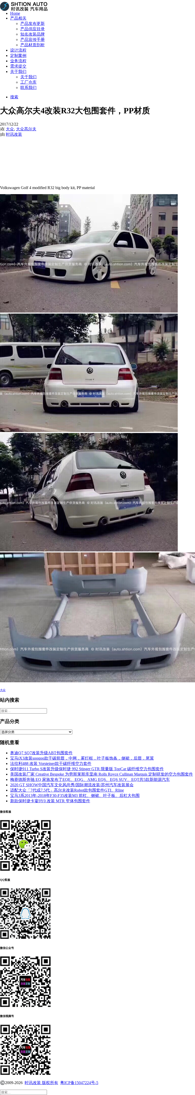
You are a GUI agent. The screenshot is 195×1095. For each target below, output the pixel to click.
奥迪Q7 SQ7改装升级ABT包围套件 (41, 753)
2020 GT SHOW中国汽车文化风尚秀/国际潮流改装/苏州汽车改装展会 (72, 785)
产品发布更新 (32, 23)
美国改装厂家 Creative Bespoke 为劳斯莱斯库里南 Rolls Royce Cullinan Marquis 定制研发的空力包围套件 (101, 774)
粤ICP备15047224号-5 (79, 1083)
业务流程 (18, 61)
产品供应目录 (32, 29)
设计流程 (18, 50)
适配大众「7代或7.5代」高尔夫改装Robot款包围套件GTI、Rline (67, 790)
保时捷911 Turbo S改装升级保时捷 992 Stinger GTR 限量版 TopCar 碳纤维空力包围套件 (87, 769)
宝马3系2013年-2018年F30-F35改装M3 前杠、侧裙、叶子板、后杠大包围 (75, 795)
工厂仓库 (28, 82)
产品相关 (18, 18)
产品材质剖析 (32, 45)
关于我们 (18, 71)
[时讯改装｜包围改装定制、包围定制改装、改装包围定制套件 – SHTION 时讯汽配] (97, 3)
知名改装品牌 (32, 34)
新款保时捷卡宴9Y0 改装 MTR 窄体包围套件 (50, 801)
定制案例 (18, 55)
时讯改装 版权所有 (41, 1083)
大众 (10, 129)
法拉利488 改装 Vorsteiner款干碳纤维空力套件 (50, 763)
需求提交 (18, 66)
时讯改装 (14, 134)
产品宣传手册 (32, 39)
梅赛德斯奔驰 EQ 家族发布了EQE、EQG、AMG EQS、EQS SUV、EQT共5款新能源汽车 (90, 779)
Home (15, 13)
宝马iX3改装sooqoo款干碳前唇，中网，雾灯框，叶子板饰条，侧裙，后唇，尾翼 (82, 758)
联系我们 (28, 87)
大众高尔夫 (26, 129)
